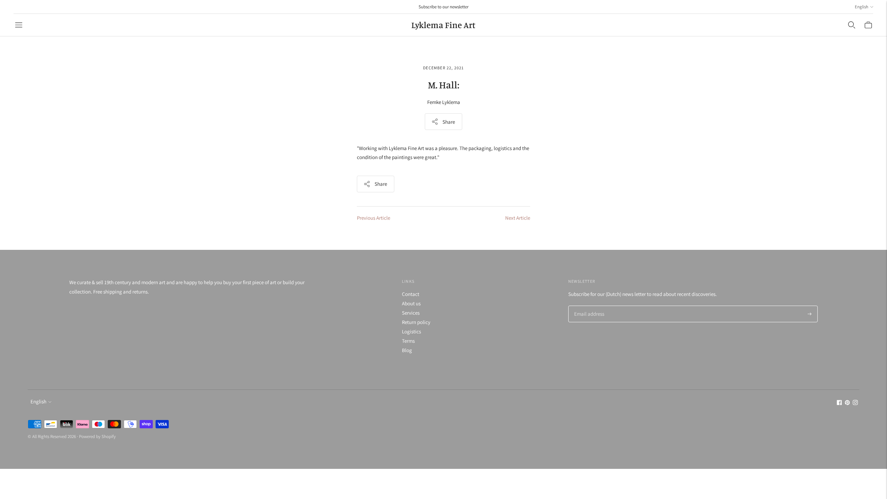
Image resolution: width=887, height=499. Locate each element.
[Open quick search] (852, 25)
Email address (588, 306)
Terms (408, 341)
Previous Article (373, 218)
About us (411, 303)
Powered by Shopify (97, 436)
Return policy (416, 322)
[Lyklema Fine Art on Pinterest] (847, 403)
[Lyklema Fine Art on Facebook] (839, 403)
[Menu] (19, 25)
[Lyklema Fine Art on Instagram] (855, 403)
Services (411, 312)
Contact (410, 294)
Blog (407, 350)
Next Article (517, 218)
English (861, 7)
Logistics (411, 331)
